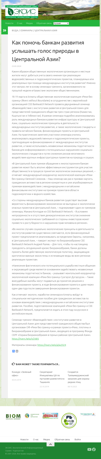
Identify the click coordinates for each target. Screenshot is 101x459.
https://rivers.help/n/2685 (25, 338)
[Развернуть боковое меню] (4, 30)
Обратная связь (44, 23)
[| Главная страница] (21, 11)
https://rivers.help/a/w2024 (51, 345)
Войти (78, 439)
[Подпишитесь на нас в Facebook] (94, 449)
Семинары (26, 30)
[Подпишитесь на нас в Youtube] (89, 449)
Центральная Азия (46, 30)
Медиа (29, 23)
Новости (9, 23)
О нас (19, 23)
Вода (15, 30)
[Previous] (29, 416)
